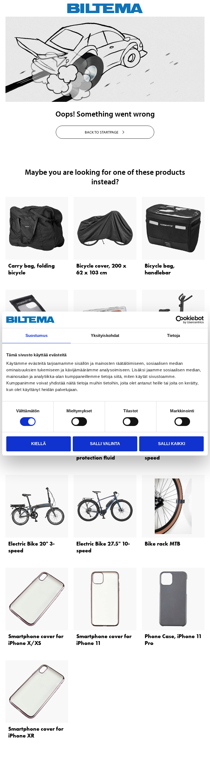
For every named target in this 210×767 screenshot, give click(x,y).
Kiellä (38, 443)
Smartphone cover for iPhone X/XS (35, 640)
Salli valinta (105, 443)
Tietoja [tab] (173, 335)
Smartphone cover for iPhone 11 (104, 640)
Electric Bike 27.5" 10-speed (103, 547)
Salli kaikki (171, 443)
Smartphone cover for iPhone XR (35, 732)
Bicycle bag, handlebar (160, 269)
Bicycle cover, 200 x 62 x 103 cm (101, 269)
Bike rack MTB (162, 543)
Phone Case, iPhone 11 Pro (173, 640)
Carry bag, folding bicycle (31, 269)
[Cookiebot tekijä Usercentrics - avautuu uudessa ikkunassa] (180, 320)
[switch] (79, 421)
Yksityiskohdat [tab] (105, 335)
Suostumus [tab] (36, 335)
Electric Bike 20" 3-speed (31, 547)
